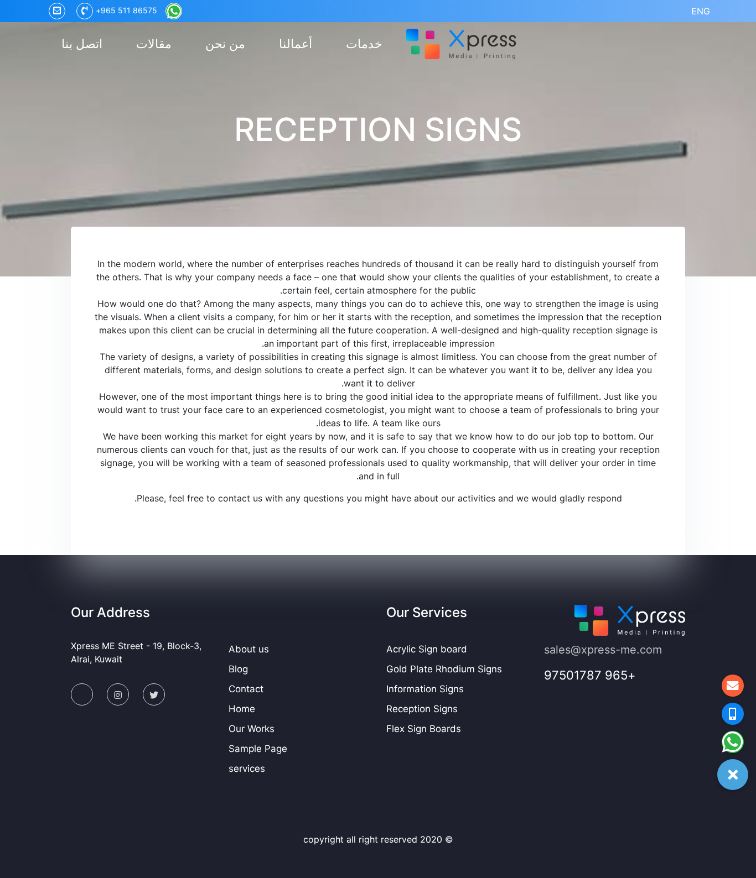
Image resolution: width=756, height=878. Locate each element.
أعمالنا (295, 43)
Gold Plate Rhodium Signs (444, 669)
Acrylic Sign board (426, 649)
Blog (238, 669)
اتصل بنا (81, 43)
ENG (700, 11)
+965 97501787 (590, 675)
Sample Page (258, 748)
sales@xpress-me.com (603, 649)
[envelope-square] (82, 694)
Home (242, 708)
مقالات (154, 43)
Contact (246, 688)
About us (249, 649)
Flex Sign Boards (423, 728)
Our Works (252, 728)
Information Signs (425, 688)
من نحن (225, 43)
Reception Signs (422, 708)
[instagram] (118, 694)
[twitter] (154, 694)
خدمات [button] (364, 43)
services (247, 768)
